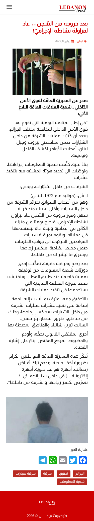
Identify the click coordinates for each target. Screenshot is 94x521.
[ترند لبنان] (72, 8)
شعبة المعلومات (72, 481)
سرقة (47, 473)
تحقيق (63, 473)
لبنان (80, 41)
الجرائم (79, 473)
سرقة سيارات (26, 473)
